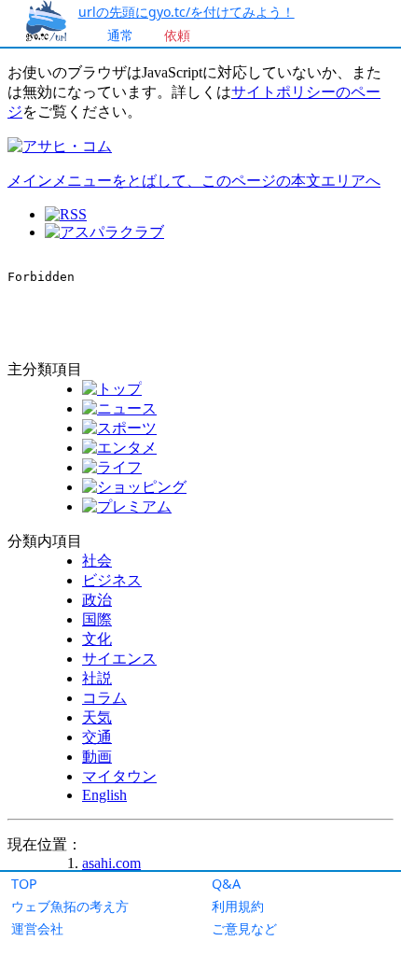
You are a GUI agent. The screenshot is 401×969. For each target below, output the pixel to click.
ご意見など (244, 928)
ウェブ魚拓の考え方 (70, 906)
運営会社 (37, 928)
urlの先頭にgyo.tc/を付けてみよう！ (186, 12)
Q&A (226, 883)
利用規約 (238, 906)
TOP (24, 883)
